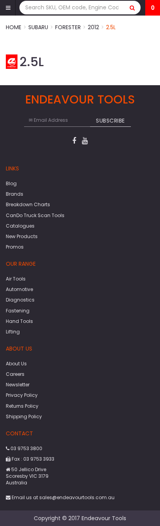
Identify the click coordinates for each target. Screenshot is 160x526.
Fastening (18, 310)
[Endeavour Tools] (11, 61)
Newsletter (18, 384)
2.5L (111, 27)
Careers (15, 374)
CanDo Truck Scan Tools (35, 215)
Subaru (38, 27)
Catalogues (20, 226)
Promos (15, 247)
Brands (14, 194)
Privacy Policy (22, 395)
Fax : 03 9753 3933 (32, 459)
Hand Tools (19, 321)
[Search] (132, 7)
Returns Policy (22, 406)
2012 (93, 27)
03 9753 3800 (25, 448)
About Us (16, 363)
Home (13, 27)
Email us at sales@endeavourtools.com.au (62, 497)
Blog (11, 183)
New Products (22, 236)
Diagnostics (20, 299)
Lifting (13, 331)
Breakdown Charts (28, 204)
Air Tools (16, 278)
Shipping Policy (24, 416)
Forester (68, 27)
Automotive (19, 289)
